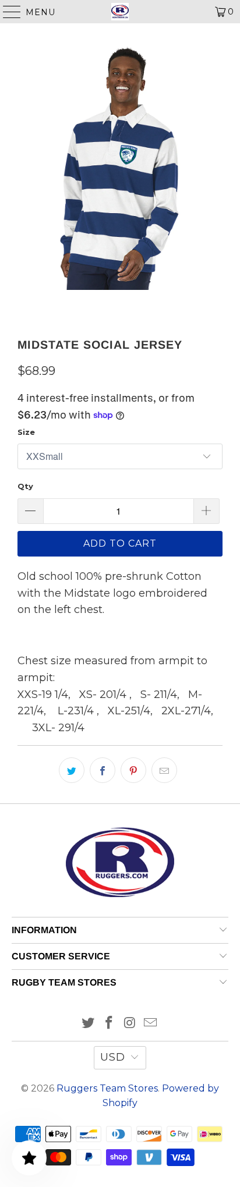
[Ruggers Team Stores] (120, 11)
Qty (25, 486)
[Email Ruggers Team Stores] (151, 1023)
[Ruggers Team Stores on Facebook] (109, 1023)
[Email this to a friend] (164, 770)
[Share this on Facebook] (102, 770)
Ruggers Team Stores (107, 1088)
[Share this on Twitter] (71, 770)
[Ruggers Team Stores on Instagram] (130, 1023)
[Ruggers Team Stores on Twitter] (88, 1023)
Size (26, 432)
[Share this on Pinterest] (133, 770)
